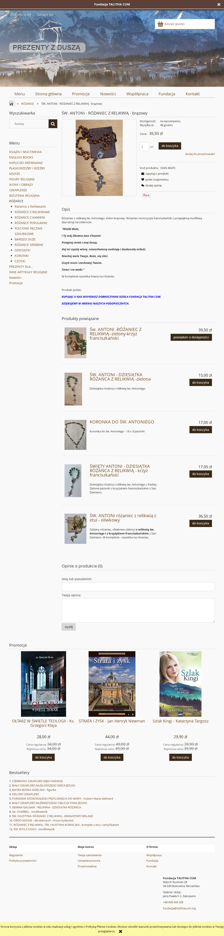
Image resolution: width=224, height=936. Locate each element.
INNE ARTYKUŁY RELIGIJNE (28, 272)
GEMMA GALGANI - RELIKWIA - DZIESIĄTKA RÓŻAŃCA (46, 807)
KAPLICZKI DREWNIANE (26, 163)
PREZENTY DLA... (21, 266)
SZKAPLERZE (18, 190)
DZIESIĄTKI (22, 250)
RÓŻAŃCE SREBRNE (29, 245)
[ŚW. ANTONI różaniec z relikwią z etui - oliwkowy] (75, 529)
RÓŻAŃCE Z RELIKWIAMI (32, 212)
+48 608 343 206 (173, 902)
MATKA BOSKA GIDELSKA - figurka (34, 790)
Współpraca (154, 855)
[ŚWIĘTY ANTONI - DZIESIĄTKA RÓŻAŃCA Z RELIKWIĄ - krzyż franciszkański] (75, 480)
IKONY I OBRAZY (21, 185)
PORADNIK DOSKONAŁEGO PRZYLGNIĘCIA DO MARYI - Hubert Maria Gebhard (62, 798)
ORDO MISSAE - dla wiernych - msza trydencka (44, 820)
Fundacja (152, 861)
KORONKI (22, 256)
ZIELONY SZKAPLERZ (25, 794)
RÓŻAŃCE (16, 201)
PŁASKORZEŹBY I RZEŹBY (27, 168)
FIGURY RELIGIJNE (22, 179)
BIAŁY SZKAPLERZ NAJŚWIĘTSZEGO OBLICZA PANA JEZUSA (49, 803)
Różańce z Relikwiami (30, 206)
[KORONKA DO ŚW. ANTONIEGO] (75, 435)
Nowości (15, 277)
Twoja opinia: (71, 595)
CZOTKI (20, 261)
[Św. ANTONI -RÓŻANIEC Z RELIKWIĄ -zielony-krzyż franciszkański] (75, 342)
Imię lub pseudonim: (77, 579)
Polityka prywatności (22, 861)
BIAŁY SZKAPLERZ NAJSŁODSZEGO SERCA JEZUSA (43, 785)
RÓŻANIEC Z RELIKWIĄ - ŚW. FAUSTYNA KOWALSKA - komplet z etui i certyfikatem (66, 825)
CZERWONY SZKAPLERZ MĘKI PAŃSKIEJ (37, 781)
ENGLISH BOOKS (21, 157)
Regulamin (16, 855)
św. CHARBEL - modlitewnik (29, 812)
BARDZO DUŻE (25, 239)
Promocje (16, 283)
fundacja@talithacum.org (179, 908)
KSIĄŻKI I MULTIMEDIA (25, 152)
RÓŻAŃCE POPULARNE (31, 223)
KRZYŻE (14, 174)
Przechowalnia (87, 866)
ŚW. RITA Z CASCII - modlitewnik (34, 829)
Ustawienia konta (89, 861)
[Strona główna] (47, 51)
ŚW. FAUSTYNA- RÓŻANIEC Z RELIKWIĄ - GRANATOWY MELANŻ (52, 816)
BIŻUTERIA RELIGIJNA (24, 195)
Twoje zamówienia (90, 855)
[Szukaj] (53, 123)
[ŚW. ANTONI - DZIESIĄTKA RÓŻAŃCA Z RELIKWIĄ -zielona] (75, 389)
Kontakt (151, 866)
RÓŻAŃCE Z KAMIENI (30, 217)
